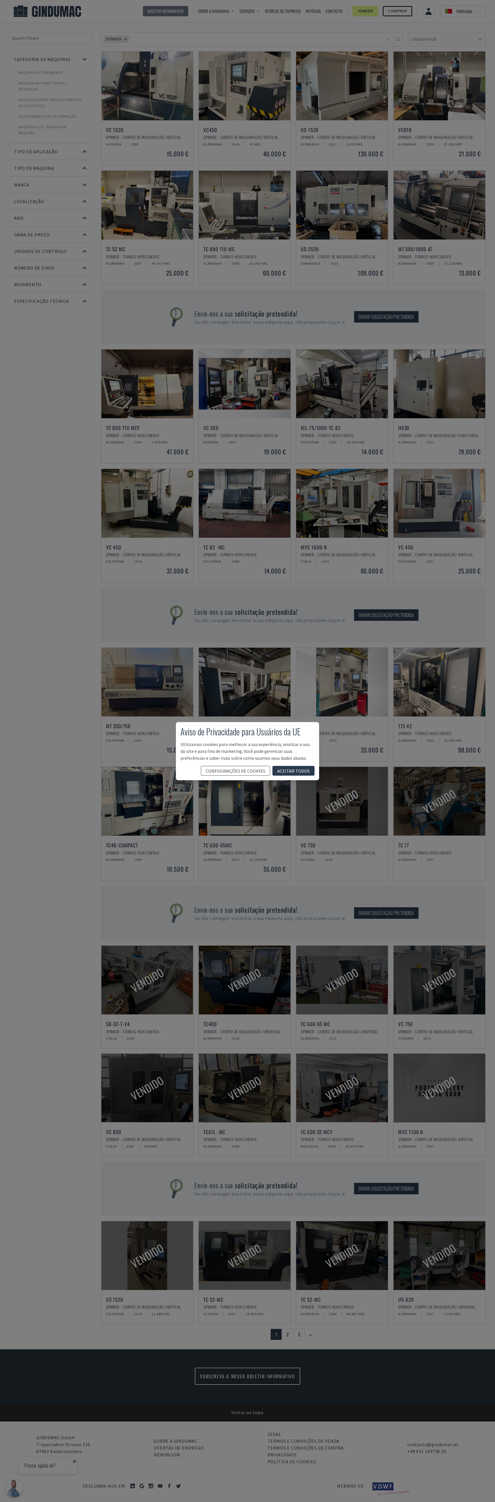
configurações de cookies (235, 770)
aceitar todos (293, 770)
